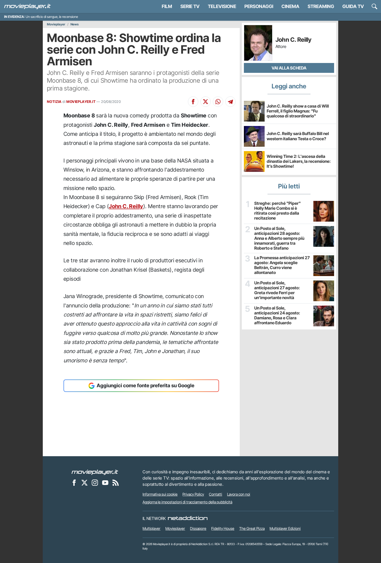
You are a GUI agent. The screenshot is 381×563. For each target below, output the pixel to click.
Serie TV (190, 6)
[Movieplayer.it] (27, 6)
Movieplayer (56, 24)
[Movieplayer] (95, 471)
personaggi (258, 6)
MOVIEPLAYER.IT (81, 102)
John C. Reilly (126, 206)
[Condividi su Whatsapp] (218, 101)
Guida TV (353, 6)
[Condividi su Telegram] (230, 101)
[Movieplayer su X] (84, 482)
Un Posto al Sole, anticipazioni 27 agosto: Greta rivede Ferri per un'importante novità (277, 290)
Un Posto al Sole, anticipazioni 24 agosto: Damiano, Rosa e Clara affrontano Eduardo (277, 316)
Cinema (290, 6)
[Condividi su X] (205, 101)
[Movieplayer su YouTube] (105, 482)
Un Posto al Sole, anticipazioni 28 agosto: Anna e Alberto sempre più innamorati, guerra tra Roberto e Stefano (279, 238)
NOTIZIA (54, 102)
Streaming (321, 6)
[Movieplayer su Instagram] (95, 482)
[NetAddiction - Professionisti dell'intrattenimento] (187, 518)
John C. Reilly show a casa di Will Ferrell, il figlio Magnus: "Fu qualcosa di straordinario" (298, 110)
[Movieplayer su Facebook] (74, 482)
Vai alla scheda (289, 68)
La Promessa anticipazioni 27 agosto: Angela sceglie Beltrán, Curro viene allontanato (282, 265)
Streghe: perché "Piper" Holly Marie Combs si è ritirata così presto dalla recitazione (277, 211)
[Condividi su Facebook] (193, 101)
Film (167, 6)
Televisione (222, 6)
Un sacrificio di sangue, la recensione (52, 17)
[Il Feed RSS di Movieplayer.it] (115, 482)
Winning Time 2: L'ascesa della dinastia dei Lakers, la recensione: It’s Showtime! (299, 161)
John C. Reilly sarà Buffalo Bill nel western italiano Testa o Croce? (298, 136)
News (74, 24)
